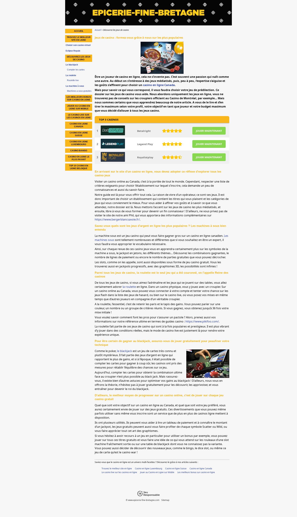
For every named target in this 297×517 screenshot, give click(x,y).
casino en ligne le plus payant (78, 158)
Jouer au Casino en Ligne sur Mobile (157, 472)
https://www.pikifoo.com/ (202, 321)
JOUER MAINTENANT (209, 130)
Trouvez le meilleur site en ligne (117, 468)
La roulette (71, 75)
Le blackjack (72, 65)
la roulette (129, 287)
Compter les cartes (76, 70)
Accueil (78, 31)
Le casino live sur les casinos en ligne (119, 472)
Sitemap (165, 500)
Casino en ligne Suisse (175, 468)
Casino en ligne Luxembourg (148, 468)
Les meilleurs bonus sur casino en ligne (196, 472)
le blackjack (124, 351)
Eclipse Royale (73, 51)
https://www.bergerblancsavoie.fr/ (117, 219)
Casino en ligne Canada (201, 468)
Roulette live (73, 80)
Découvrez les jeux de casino (78, 58)
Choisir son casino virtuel (78, 45)
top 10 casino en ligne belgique (78, 167)
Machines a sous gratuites (79, 91)
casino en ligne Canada (159, 85)
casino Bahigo (78, 150)
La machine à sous (75, 86)
